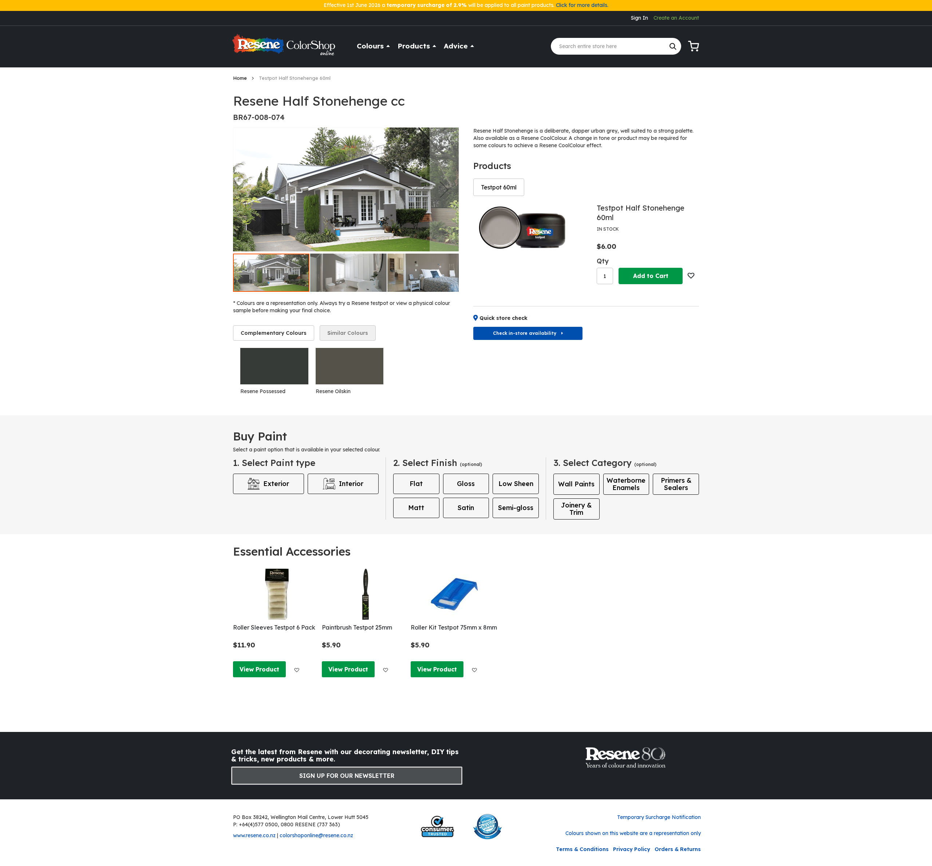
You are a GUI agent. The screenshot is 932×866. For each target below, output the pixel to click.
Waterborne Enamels (626, 484)
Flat (416, 483)
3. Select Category (604, 462)
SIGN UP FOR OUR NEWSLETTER (346, 775)
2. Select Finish (437, 462)
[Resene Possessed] (274, 366)
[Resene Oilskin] (350, 366)
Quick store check (503, 318)
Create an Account (676, 18)
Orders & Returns (678, 849)
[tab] (273, 333)
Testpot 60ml (499, 187)
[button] (444, 189)
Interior (351, 483)
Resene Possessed (262, 391)
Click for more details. (582, 5)
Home (240, 78)
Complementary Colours (274, 333)
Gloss (466, 483)
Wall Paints (576, 484)
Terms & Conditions (582, 849)
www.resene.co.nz (254, 835)
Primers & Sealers (676, 484)
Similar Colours (347, 333)
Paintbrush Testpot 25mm (357, 627)
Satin (466, 507)
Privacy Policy (631, 849)
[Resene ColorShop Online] (285, 48)
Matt (416, 507)
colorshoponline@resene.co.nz (316, 835)
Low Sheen (515, 483)
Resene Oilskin (333, 391)
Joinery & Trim (576, 509)
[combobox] (616, 46)
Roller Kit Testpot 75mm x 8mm (454, 627)
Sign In (639, 18)
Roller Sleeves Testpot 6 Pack (274, 627)
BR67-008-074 (259, 117)
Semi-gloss (515, 507)
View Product (259, 669)
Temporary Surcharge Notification (659, 817)
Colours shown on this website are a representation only (633, 833)
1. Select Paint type (274, 462)
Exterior (276, 483)
